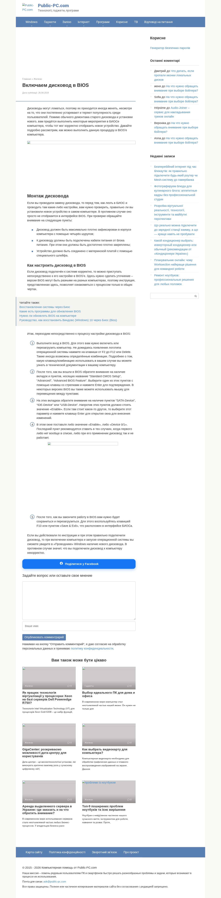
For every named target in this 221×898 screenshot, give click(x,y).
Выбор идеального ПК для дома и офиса (108, 694)
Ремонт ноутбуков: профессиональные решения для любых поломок (174, 280)
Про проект (131, 852)
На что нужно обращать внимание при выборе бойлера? (176, 127)
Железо (38, 79)
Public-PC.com (53, 5)
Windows (32, 22)
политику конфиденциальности (92, 648)
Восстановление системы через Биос (44, 307)
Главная (26, 79)
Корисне (122, 22)
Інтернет (84, 22)
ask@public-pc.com (54, 881)
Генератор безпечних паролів (170, 48)
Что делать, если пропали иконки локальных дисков (174, 75)
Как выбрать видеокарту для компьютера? (104, 751)
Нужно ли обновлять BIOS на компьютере (47, 315)
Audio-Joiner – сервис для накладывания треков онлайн (172, 112)
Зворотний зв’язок (104, 852)
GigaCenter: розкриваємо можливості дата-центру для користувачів (44, 753)
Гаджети (50, 22)
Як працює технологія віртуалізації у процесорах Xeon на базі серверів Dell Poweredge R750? (47, 697)
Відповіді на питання (158, 22)
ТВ (136, 22)
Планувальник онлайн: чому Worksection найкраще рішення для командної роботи (175, 264)
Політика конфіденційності (67, 852)
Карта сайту (34, 852)
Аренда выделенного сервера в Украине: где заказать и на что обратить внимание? (47, 810)
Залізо (66, 22)
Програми (103, 22)
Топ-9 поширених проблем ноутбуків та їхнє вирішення (103, 808)
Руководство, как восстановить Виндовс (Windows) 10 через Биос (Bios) (68, 320)
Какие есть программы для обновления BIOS (50, 311)
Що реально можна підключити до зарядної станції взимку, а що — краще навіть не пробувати (176, 230)
